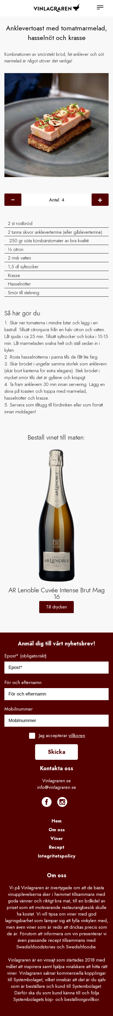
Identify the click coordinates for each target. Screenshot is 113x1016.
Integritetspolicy (56, 856)
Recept (56, 847)
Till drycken (56, 607)
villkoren (77, 735)
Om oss (57, 829)
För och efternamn (22, 682)
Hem (56, 821)
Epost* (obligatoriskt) (25, 656)
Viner (56, 838)
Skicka (56, 752)
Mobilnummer (18, 709)
